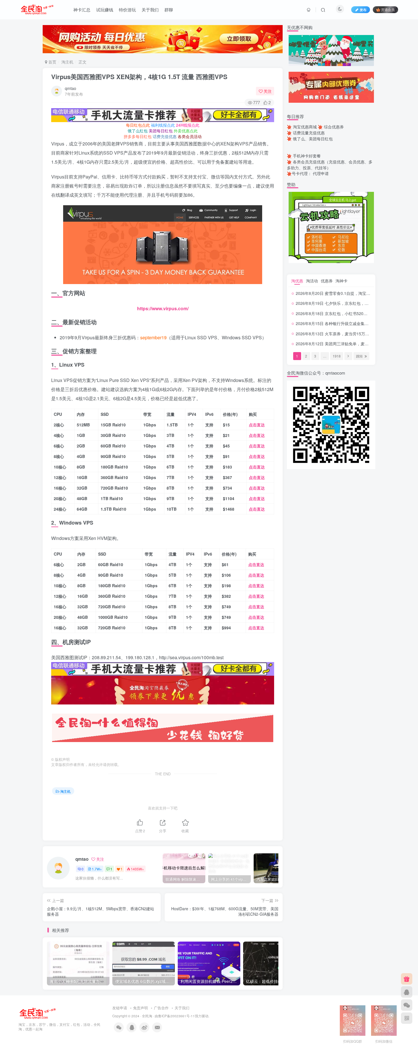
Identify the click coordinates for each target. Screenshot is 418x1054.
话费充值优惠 (165, 136)
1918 (337, 356)
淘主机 (67, 62)
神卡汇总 (81, 10)
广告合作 (161, 1007)
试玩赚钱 (104, 10)
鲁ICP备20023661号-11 (176, 1016)
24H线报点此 (187, 125)
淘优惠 (297, 280)
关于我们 (150, 10)
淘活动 (312, 280)
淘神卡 (341, 280)
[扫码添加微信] (406, 1005)
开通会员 (388, 9)
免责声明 (140, 1007)
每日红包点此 (138, 125)
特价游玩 (127, 10)
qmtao (70, 88)
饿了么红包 (138, 130)
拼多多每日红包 (138, 136)
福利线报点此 (163, 125)
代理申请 (321, 173)
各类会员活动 (190, 136)
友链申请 (119, 1007)
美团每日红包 (161, 130)
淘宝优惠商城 (305, 127)
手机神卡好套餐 (307, 156)
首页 (51, 62)
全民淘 (147, 1016)
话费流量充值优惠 (309, 132)
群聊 (168, 10)
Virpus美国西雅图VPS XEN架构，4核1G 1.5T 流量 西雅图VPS (139, 76)
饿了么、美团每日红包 (313, 138)
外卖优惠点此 (186, 130)
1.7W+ (97, 868)
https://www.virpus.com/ (163, 308)
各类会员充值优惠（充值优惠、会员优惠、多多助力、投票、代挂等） (330, 164)
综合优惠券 (334, 127)
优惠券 (327, 280)
